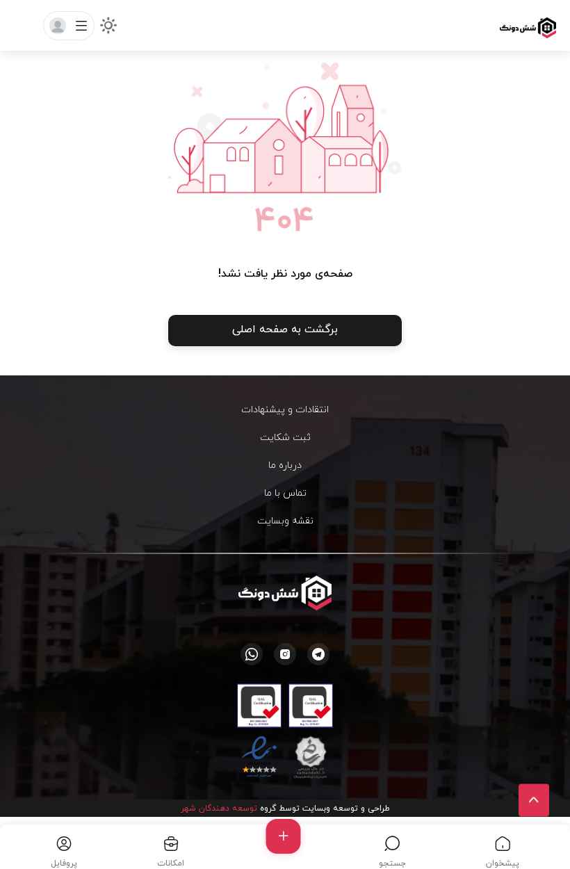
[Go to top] (534, 800)
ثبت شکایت (285, 437)
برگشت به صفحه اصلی (285, 329)
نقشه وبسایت (285, 520)
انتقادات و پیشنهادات (285, 409)
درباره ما (285, 464)
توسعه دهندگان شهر (219, 808)
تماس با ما (285, 492)
